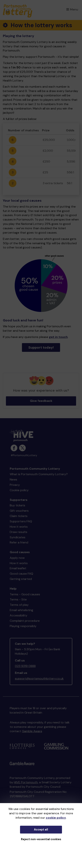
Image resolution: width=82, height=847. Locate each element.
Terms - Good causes (25, 594)
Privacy (15, 485)
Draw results (18, 532)
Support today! (41, 347)
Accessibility (18, 615)
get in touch (58, 337)
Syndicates (17, 537)
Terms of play (19, 605)
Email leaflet (18, 568)
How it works (19, 527)
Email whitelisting (21, 610)
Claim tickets (18, 516)
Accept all (41, 829)
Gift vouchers (19, 511)
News (13, 479)
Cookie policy (19, 490)
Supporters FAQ (21, 521)
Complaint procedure (25, 621)
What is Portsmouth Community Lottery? (39, 474)
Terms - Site (18, 599)
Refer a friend (19, 542)
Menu (74, 9)
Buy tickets (17, 505)
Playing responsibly (23, 626)
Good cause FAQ (21, 574)
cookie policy (56, 818)
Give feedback (41, 401)
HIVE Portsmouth (26, 782)
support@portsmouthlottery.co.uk (39, 678)
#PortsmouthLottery (24, 455)
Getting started (21, 579)
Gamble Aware (32, 731)
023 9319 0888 (25, 666)
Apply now (17, 558)
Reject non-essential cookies (41, 839)
